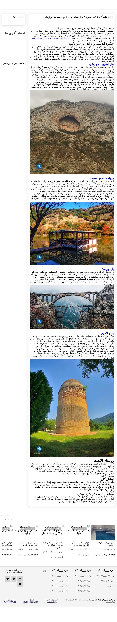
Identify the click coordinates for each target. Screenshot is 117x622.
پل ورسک (107, 269)
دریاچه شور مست (102, 178)
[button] (10, 517)
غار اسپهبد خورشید (101, 64)
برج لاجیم (107, 333)
